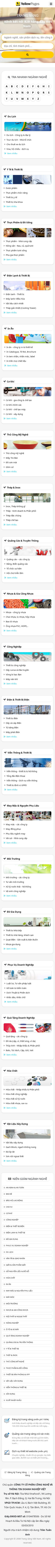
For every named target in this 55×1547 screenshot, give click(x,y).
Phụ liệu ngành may (15, 833)
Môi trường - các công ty (18, 877)
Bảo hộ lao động (14, 1200)
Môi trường (13, 858)
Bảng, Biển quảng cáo (17, 563)
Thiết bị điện (12, 718)
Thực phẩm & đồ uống (19, 222)
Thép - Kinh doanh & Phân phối (21, 510)
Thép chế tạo (12, 520)
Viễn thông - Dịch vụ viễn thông (21, 780)
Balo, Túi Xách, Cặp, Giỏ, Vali (19, 1050)
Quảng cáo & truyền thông (23, 540)
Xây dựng (10, 1394)
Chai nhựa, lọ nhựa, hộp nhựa (20, 616)
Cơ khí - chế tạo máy (16, 409)
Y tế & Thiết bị (15, 169)
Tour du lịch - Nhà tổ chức (18, 139)
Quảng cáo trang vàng (30, 1433)
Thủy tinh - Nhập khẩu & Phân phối (23, 1045)
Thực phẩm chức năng (17, 192)
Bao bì (9, 1194)
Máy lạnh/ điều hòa (15, 298)
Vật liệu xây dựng (17, 1123)
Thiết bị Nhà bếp (14, 930)
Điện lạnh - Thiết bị (15, 294)
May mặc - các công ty (16, 824)
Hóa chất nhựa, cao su (16, 1103)
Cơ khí (10, 381)
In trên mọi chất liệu (16, 360)
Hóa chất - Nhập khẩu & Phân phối (22, 1089)
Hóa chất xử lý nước (15, 1098)
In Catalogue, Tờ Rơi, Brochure (21, 351)
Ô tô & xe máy (12, 1329)
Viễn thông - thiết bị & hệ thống (21, 771)
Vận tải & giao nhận (15, 1258)
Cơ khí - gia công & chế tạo (19, 400)
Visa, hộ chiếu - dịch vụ (17, 149)
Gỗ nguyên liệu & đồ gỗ (17, 1271)
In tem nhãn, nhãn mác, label (20, 356)
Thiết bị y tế (11, 197)
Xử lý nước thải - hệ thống (18, 886)
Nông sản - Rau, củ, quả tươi (19, 245)
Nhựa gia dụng (13, 944)
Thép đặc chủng (13, 515)
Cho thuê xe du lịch (15, 144)
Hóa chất (12, 1070)
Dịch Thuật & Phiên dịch (18, 992)
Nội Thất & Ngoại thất (16, 1316)
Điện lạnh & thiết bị (18, 275)
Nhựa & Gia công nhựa (20, 593)
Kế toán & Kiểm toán (16, 988)
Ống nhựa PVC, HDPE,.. (17, 626)
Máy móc (10, 1297)
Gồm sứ (10, 467)
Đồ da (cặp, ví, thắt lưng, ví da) (21, 1041)
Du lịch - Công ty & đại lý (18, 135)
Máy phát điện (13, 732)
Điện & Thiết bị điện (18, 699)
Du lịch (12, 116)
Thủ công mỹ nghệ (17, 434)
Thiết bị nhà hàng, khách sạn (20, 935)
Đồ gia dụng (14, 911)
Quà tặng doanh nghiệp (21, 1017)
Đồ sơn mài (11, 462)
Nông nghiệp (12, 1323)
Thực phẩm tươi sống (16, 250)
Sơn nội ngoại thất (15, 1156)
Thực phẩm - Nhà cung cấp (19, 241)
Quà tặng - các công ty (17, 1036)
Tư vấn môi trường (15, 881)
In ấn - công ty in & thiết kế (19, 347)
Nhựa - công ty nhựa (16, 612)
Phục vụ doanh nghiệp (21, 964)
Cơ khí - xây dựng (14, 414)
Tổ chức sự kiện (14, 568)
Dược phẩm (11, 188)
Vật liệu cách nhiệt (14, 303)
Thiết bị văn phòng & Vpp (18, 1374)
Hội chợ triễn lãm (14, 573)
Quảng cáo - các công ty (18, 559)
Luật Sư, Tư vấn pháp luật (18, 983)
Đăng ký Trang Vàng (17, 1472)
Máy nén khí (12, 679)
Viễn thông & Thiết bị (20, 752)
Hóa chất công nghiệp (16, 1094)
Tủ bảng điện (12, 727)
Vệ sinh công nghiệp (16, 891)
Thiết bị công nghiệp (16, 665)
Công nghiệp (14, 646)
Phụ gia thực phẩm (15, 254)
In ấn (11, 328)
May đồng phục (13, 828)
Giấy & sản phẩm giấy (16, 1265)
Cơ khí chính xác (14, 404)
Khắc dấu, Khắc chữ (15, 997)
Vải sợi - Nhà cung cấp (16, 838)
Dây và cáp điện (13, 722)
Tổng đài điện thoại (15, 775)
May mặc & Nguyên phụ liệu (23, 805)
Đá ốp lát (10, 1151)
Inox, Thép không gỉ (15, 506)
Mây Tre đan (12, 457)
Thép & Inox (13, 487)
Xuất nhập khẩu (14, 1400)
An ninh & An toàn (15, 1187)
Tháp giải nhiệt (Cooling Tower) (21, 307)
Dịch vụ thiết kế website (30, 1451)
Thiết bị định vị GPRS (16, 785)
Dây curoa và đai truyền (17, 670)
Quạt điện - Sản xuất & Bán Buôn (22, 939)
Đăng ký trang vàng (30, 1419)
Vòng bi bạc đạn (13, 674)
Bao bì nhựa (12, 621)
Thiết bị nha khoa (14, 201)
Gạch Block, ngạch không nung (21, 1147)
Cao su (9, 1207)
